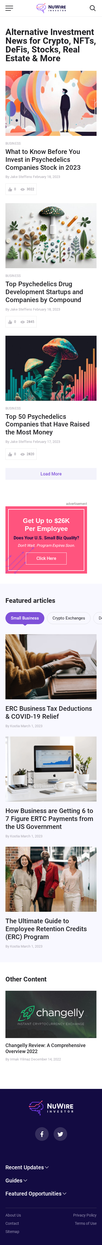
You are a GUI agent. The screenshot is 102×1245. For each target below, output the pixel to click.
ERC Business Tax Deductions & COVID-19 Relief (48, 712)
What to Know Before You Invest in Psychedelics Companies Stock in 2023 (43, 159)
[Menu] (9, 8)
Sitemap (12, 1231)
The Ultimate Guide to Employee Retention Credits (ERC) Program (46, 929)
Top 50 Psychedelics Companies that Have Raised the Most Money (47, 424)
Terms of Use (86, 1223)
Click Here (46, 558)
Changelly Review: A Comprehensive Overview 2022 (45, 1048)
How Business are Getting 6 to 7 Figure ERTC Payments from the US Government (49, 819)
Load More (51, 474)
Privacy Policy (85, 1215)
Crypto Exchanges (68, 618)
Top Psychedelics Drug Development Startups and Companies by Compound (44, 292)
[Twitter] (60, 1134)
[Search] (93, 8)
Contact (12, 1223)
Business (13, 143)
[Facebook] (42, 1134)
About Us (13, 1215)
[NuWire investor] (51, 8)
